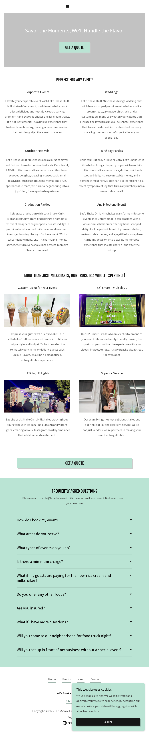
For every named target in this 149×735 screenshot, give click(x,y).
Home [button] (52, 679)
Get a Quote (74, 47)
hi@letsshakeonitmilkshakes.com (66, 498)
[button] (74, 6)
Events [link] (66, 679)
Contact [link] (96, 679)
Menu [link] (80, 679)
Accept (108, 722)
